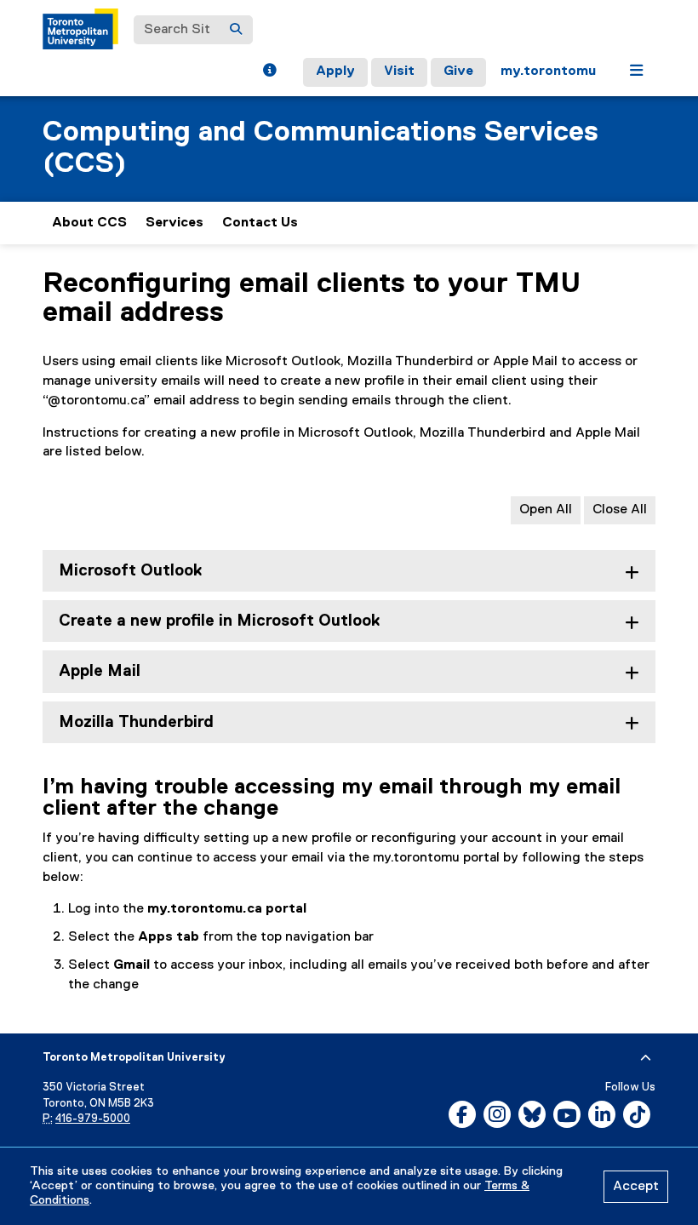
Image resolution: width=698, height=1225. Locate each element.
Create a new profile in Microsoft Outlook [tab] (219, 621)
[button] (269, 72)
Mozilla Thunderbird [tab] (136, 722)
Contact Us (260, 223)
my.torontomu (548, 71)
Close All (619, 510)
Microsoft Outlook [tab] (130, 571)
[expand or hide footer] (645, 1058)
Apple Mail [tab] (99, 671)
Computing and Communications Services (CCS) (320, 148)
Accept (636, 1187)
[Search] (236, 29)
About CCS (89, 223)
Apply (335, 71)
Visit (399, 71)
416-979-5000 (92, 1119)
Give (458, 71)
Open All (545, 510)
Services (174, 223)
